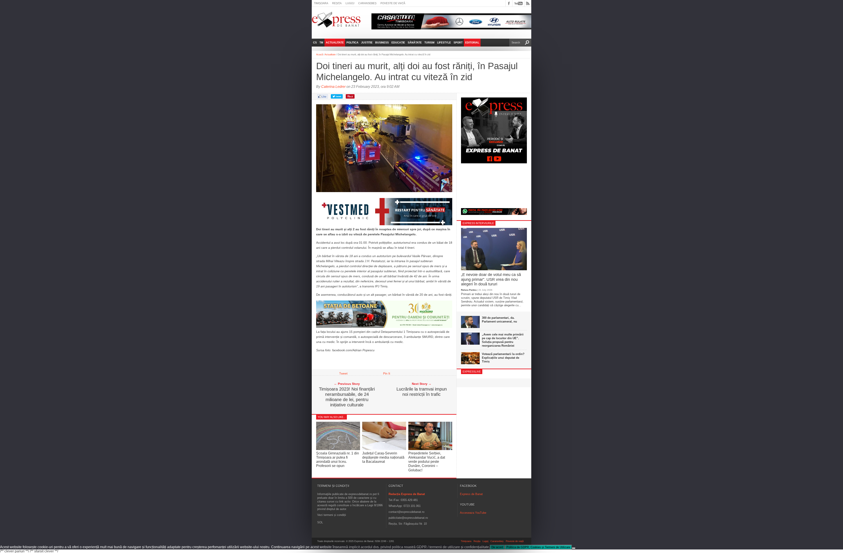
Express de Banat (471, 494)
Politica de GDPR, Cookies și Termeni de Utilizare (538, 547)
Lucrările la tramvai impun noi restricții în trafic (421, 392)
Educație (398, 42)
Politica (352, 42)
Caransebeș (367, 3)
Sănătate (415, 42)
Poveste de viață (392, 3)
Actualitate (335, 42)
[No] (573, 548)
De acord (497, 547)
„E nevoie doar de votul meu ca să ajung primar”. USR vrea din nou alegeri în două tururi (491, 279)
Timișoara (321, 3)
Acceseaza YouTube (473, 512)
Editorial (472, 42)
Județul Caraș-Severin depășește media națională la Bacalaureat (383, 457)
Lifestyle (444, 42)
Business (382, 42)
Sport (458, 42)
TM (321, 42)
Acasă (319, 54)
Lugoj (350, 3)
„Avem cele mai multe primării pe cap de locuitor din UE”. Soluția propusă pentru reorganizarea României (503, 340)
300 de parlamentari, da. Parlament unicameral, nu (499, 319)
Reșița (337, 3)
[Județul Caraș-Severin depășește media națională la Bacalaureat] (384, 449)
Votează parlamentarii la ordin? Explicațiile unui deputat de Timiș (503, 357)
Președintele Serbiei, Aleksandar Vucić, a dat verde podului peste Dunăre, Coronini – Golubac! (426, 461)
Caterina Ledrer (333, 86)
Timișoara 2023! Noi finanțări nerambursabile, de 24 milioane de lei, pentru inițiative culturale (347, 397)
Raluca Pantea (469, 290)
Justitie (367, 42)
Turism (429, 42)
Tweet (343, 373)
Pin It (386, 373)
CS (315, 42)
